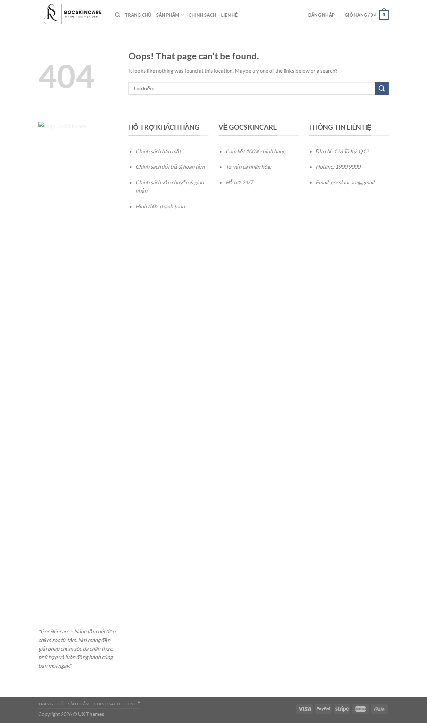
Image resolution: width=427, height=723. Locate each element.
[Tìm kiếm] (117, 15)
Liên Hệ (229, 15)
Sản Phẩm (167, 15)
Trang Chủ (138, 15)
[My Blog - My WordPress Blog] (71, 14)
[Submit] (382, 88)
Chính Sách (202, 15)
